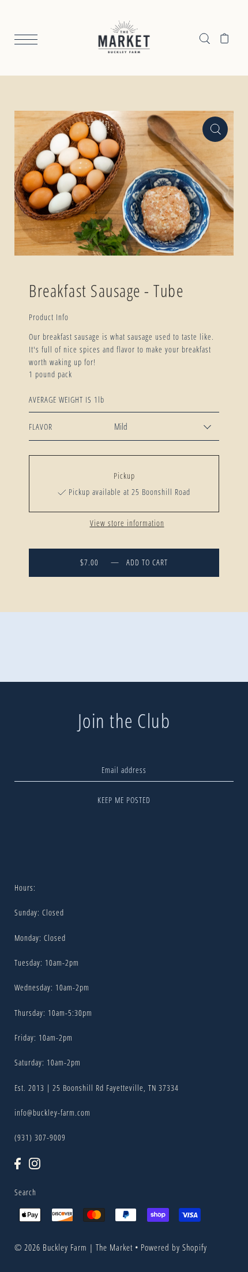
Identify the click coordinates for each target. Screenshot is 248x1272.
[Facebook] (17, 1163)
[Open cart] (225, 38)
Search (25, 1192)
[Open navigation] (28, 38)
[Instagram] (34, 1163)
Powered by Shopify (174, 1247)
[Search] (204, 38)
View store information (127, 523)
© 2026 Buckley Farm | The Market (73, 1247)
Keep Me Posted (124, 799)
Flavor (40, 426)
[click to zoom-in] (215, 129)
